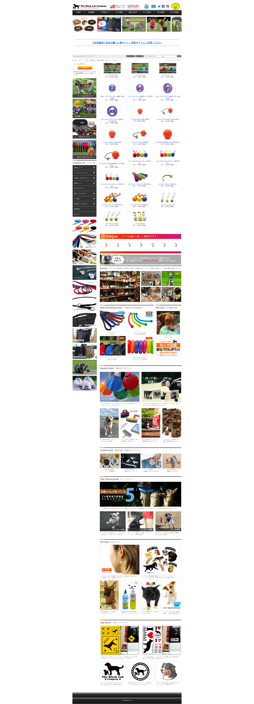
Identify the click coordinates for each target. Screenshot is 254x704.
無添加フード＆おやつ (81, 204)
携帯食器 (77, 209)
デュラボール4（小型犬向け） (167, 184)
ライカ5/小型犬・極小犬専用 (140, 119)
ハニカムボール (140, 223)
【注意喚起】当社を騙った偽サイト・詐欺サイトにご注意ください (127, 42)
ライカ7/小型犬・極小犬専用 (112, 142)
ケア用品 (77, 198)
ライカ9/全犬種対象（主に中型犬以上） (167, 142)
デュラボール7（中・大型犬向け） (112, 204)
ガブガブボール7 (168, 75)
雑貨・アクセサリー (80, 193)
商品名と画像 (100, 60)
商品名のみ (92, 60)
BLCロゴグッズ (79, 188)
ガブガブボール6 (140, 75)
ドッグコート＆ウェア (81, 173)
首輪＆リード (78, 167)
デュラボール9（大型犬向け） (140, 204)
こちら (81, 71)
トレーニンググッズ (78, 56)
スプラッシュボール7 (112, 223)
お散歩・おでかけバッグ (81, 178)
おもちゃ (77, 214)
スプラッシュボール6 (167, 204)
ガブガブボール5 (112, 75)
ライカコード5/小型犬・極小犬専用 (168, 119)
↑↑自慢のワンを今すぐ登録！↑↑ (168, 355)
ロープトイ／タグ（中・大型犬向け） (140, 184)
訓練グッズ (77, 183)
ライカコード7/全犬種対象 (140, 142)
